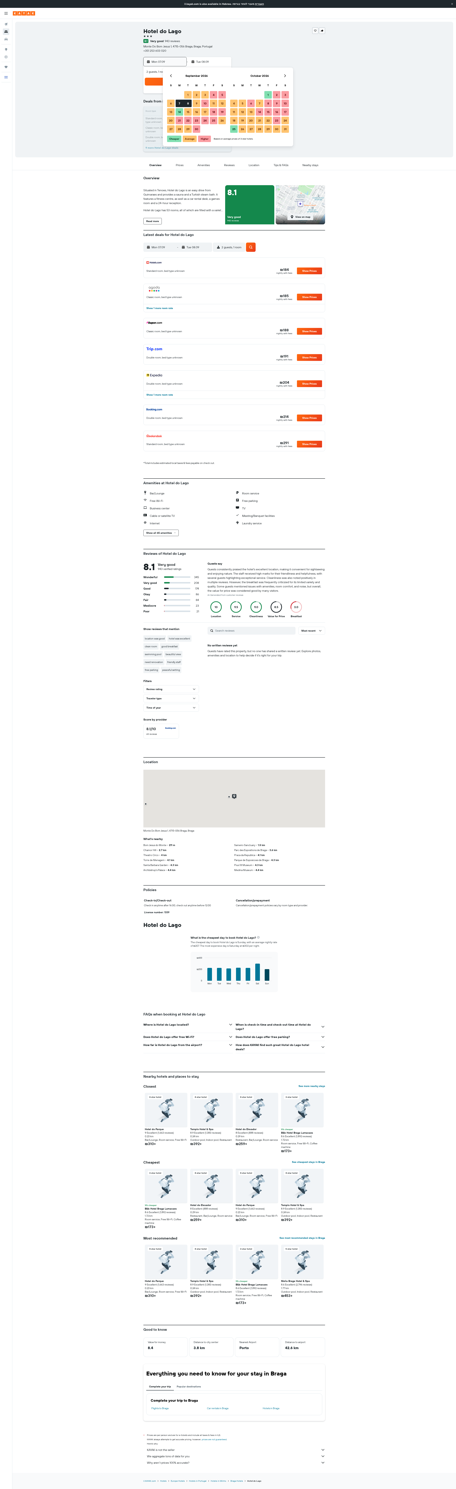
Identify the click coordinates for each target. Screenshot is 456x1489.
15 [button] (188, 112)
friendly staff (174, 662)
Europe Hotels (178, 1481)
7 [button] (179, 103)
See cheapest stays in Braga (308, 1162)
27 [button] (170, 129)
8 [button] (188, 103)
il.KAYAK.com (149, 1481)
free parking (151, 670)
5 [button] (222, 95)
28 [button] (179, 129)
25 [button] (213, 120)
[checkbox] (161, 731)
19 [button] (222, 112)
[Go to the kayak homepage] (24, 13)
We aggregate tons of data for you (168, 1456)
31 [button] (285, 129)
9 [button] (196, 103)
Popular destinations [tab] (189, 1386)
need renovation (154, 662)
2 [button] (196, 95)
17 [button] (205, 112)
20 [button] (171, 120)
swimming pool (153, 654)
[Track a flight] (6, 56)
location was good (155, 638)
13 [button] (171, 112)
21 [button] (179, 120)
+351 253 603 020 (154, 50)
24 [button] (205, 120)
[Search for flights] (6, 24)
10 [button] (205, 103)
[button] (452, 4)
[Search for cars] (6, 39)
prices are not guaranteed (214, 1439)
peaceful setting (171, 670)
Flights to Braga (160, 1408)
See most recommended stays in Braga (302, 1237)
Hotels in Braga (271, 1408)
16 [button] (196, 112)
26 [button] (222, 120)
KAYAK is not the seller (161, 1450)
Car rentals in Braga (217, 1408)
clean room (151, 646)
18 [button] (213, 112)
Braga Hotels (236, 1481)
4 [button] (213, 95)
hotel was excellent (179, 638)
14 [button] (179, 112)
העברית (259, 4)
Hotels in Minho (218, 1481)
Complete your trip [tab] (160, 1386)
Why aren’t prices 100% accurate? (168, 1462)
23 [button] (196, 120)
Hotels (163, 1481)
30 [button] (196, 129)
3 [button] (205, 95)
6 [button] (171, 103)
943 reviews (172, 41)
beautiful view (173, 654)
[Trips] (6, 67)
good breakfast (169, 646)
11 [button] (214, 103)
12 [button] (222, 103)
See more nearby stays (312, 1086)
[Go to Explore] (6, 49)
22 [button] (188, 120)
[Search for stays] (6, 31)
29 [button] (188, 129)
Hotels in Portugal (197, 1481)
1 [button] (187, 95)
